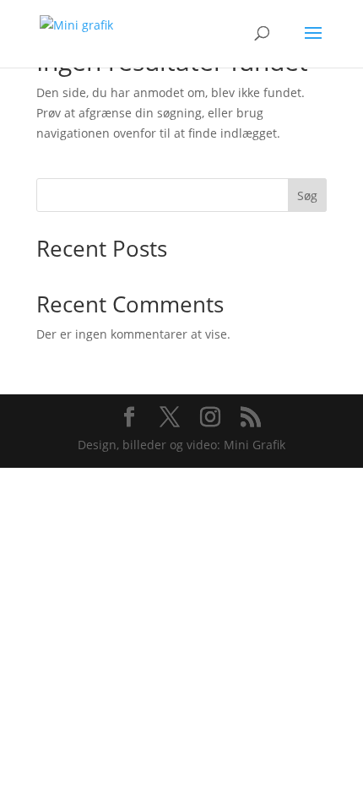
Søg (307, 195)
